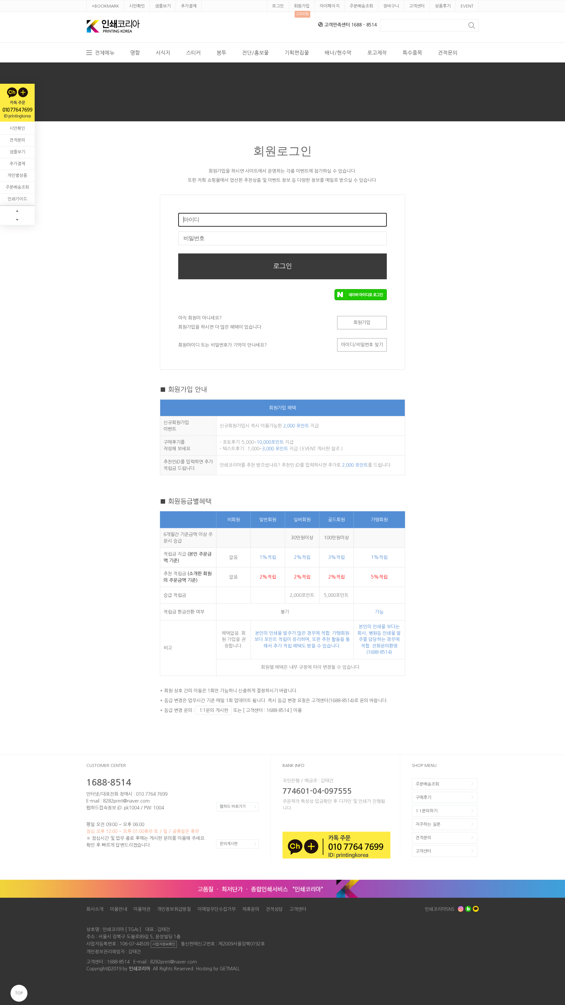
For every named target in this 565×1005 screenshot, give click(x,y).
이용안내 (118, 909)
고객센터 (417, 6)
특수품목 (412, 52)
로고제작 (377, 52)
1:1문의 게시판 (213, 710)
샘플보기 (163, 6)
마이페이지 (329, 6)
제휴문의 (250, 909)
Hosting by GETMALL (218, 968)
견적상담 (274, 909)
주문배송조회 (361, 6)
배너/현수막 (338, 52)
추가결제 (189, 6)
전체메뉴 (104, 52)
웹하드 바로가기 (233, 806)
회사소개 (94, 909)
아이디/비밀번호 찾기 (362, 344)
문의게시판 (229, 844)
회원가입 (302, 6)
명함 (135, 52)
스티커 (193, 52)
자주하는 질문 (428, 824)
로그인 (278, 6)
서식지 (163, 52)
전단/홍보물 (255, 52)
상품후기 (443, 6)
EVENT (467, 6)
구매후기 (423, 797)
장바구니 (391, 6)
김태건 (134, 951)
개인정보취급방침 (174, 909)
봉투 (221, 52)
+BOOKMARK (105, 6)
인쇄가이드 (17, 199)
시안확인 (137, 6)
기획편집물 (296, 52)
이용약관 (141, 909)
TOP (19, 993)
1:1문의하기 (426, 811)
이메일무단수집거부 (216, 909)
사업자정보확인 (163, 944)
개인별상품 (17, 175)
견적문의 (447, 52)
